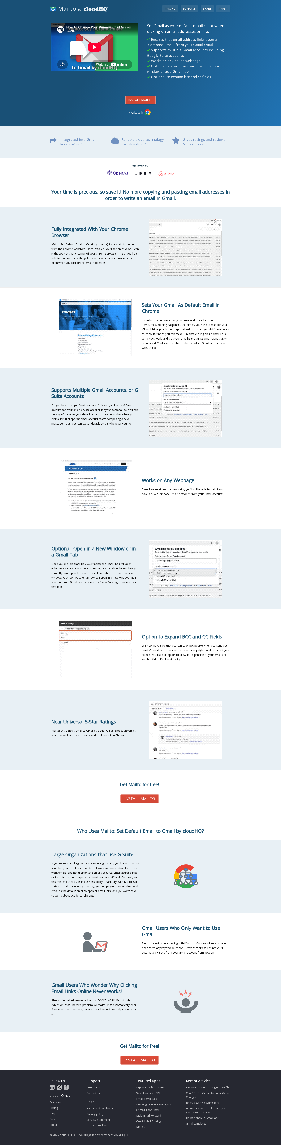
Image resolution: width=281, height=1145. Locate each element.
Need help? (93, 1087)
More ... (140, 1127)
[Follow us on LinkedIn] (52, 1087)
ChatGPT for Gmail (148, 1110)
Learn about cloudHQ (134, 144)
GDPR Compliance (98, 1125)
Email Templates (146, 1098)
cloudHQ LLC (122, 1135)
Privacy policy (95, 1114)
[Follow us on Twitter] (59, 1087)
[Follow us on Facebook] (66, 1087)
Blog (52, 1113)
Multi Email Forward (148, 1115)
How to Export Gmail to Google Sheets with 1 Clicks (205, 1110)
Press (53, 1119)
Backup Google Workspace (202, 1102)
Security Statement (98, 1119)
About (53, 1124)
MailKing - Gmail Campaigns (153, 1104)
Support (189, 8)
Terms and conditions (100, 1108)
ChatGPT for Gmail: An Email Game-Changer (208, 1095)
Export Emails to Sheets (151, 1087)
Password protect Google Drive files (208, 1087)
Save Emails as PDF (148, 1093)
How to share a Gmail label (202, 1118)
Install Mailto (140, 100)
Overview (55, 1102)
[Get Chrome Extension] (148, 112)
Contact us (93, 1093)
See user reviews (193, 144)
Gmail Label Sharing (148, 1121)
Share (207, 8)
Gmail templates (196, 1123)
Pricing (170, 8)
